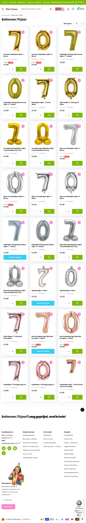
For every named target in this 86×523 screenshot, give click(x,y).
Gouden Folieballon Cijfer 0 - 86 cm (42, 55)
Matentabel (47, 435)
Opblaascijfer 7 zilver (39, 291)
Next (82, 410)
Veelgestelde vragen (30, 458)
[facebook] (81, 2)
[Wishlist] (73, 9)
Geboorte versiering (71, 476)
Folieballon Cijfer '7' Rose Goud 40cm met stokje (71, 386)
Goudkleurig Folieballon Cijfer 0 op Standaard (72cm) (43, 149)
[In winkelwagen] (21, 69)
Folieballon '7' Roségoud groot (14, 385)
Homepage (6, 15)
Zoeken (51, 9)
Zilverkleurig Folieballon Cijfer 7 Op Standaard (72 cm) (71, 246)
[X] (83, 2)
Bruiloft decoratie (70, 458)
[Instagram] (76, 2)
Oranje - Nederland (71, 443)
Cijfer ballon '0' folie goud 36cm (69, 103)
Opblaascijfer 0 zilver (68, 291)
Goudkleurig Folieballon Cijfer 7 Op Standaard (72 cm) (14, 149)
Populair (67, 432)
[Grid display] (81, 23)
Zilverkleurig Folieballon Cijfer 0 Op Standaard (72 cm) (14, 291)
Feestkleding (68, 435)
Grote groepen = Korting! (52, 446)
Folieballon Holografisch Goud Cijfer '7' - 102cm (71, 55)
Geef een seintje (15, 257)
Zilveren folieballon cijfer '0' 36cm (70, 197)
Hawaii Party (68, 439)
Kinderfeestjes (69, 454)
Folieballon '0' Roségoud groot (43, 385)
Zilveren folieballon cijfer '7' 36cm (42, 197)
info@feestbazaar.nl (9, 443)
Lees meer (12, 2)
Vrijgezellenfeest (70, 446)
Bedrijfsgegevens (29, 435)
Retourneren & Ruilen (30, 443)
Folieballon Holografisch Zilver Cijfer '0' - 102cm (43, 246)
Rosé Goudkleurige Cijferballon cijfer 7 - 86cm (42, 337)
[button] (12, 69)
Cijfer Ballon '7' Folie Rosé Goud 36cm (12, 337)
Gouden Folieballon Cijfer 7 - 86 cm (14, 55)
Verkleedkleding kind (71, 473)
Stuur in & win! (48, 439)
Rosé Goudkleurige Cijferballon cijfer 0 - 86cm (70, 337)
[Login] (68, 9)
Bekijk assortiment (3, 9)
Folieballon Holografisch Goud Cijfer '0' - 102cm (14, 103)
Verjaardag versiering (71, 461)
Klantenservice (28, 432)
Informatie (47, 432)
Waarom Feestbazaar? (31, 446)
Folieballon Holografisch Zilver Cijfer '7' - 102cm (14, 246)
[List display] (83, 23)
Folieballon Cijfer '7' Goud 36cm (41, 103)
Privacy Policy (27, 454)
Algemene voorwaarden (31, 450)
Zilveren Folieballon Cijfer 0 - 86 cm (14, 197)
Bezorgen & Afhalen (30, 439)
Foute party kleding (70, 465)
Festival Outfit (68, 450)
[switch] (79, 515)
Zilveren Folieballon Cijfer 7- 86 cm (70, 149)
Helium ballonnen (70, 469)
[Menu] (82, 500)
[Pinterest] (78, 2)
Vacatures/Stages (49, 443)
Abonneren (8, 507)
